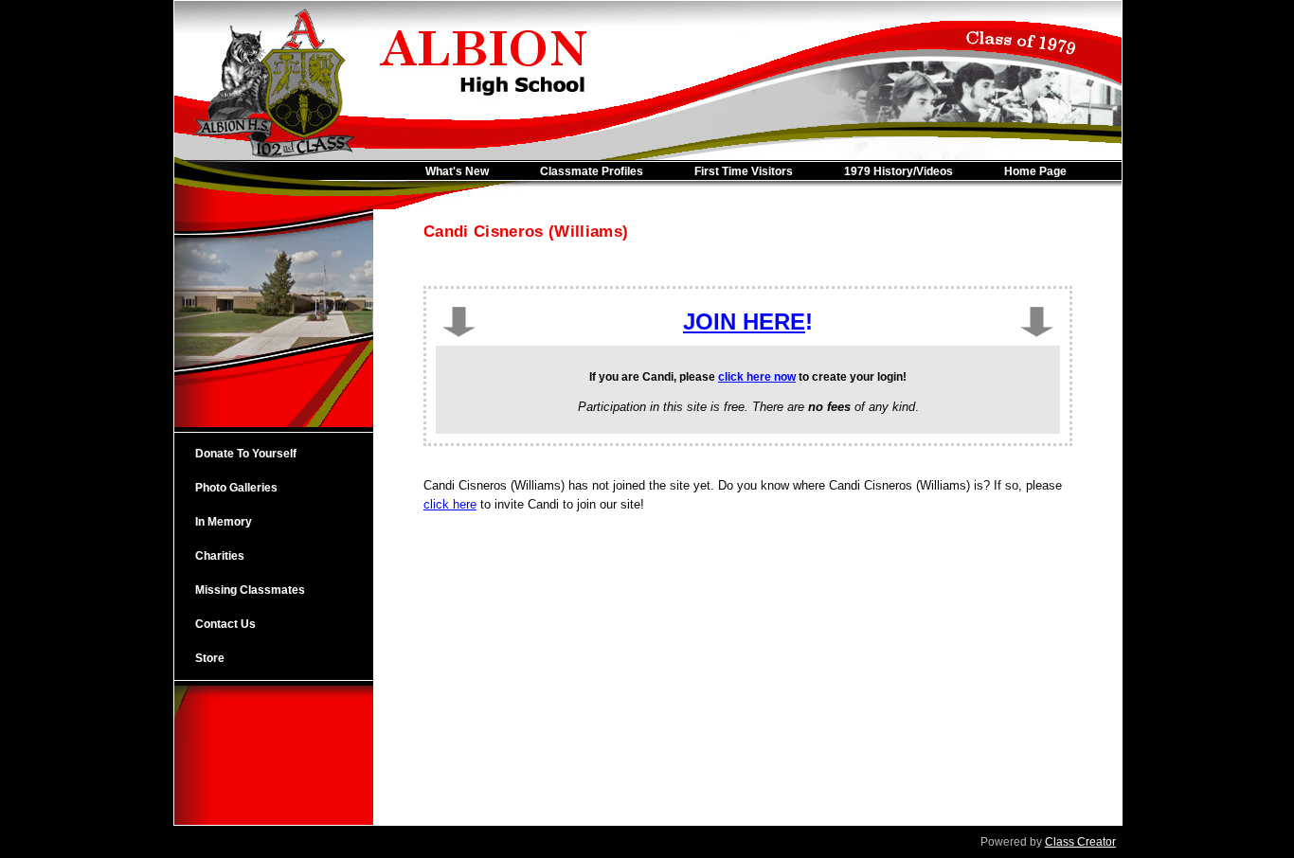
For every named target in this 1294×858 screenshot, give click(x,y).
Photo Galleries (236, 487)
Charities (219, 556)
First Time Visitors (743, 171)
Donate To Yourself (246, 453)
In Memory (223, 521)
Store (210, 658)
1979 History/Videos (898, 171)
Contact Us (225, 624)
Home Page (1035, 171)
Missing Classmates (250, 590)
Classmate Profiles (591, 171)
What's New (457, 171)
